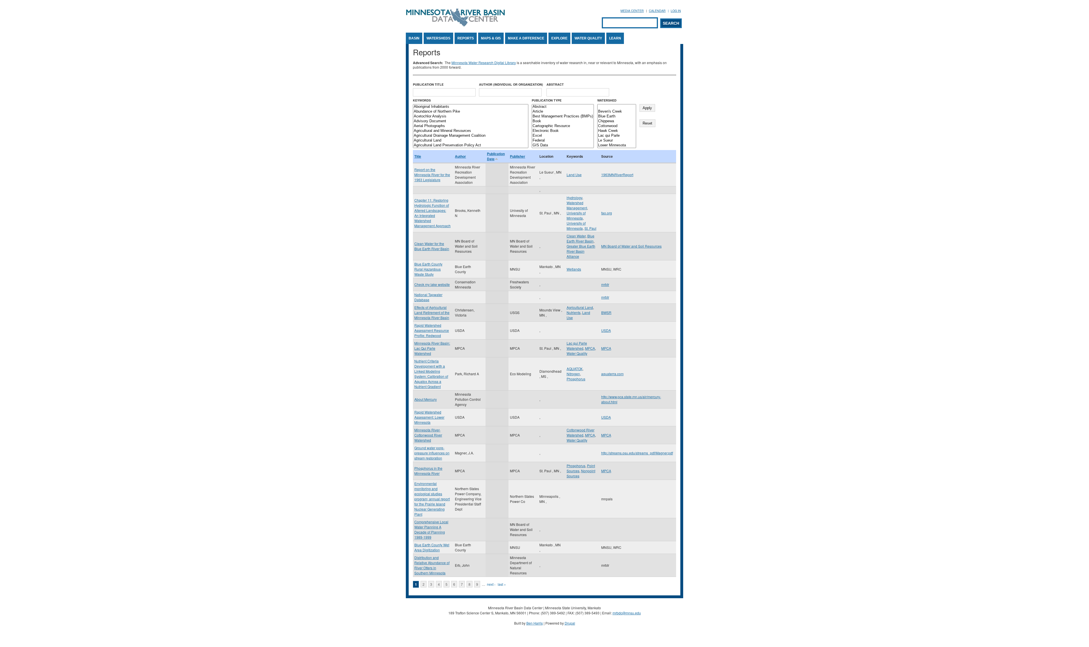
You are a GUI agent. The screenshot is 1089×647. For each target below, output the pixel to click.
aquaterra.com (612, 373)
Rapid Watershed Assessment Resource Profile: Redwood (431, 330)
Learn (615, 38)
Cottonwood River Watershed (580, 432)
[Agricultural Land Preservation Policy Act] (470, 145)
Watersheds (438, 38)
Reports (465, 38)
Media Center (632, 11)
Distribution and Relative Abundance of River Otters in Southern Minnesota (431, 565)
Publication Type (547, 100)
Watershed (607, 100)
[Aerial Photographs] (470, 126)
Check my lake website (432, 284)
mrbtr (605, 284)
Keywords (422, 100)
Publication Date (496, 156)
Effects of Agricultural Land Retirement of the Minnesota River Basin (431, 312)
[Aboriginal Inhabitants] (470, 106)
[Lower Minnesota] (617, 145)
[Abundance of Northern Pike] (470, 111)
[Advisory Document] (470, 121)
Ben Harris (534, 623)
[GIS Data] (563, 145)
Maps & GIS (491, 38)
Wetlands (574, 269)
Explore (559, 38)
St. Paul (590, 228)
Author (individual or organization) (511, 84)
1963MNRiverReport (617, 174)
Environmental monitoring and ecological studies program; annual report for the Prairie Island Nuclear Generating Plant (432, 499)
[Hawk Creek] (617, 130)
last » (502, 584)
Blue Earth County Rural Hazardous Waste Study (428, 269)
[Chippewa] (617, 121)
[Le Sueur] (617, 140)
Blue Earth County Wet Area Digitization (431, 547)
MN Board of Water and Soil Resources (631, 246)
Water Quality (588, 38)
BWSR (606, 312)
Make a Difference (526, 38)
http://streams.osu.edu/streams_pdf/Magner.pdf (637, 452)
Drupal (570, 623)
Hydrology (574, 197)
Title (417, 156)
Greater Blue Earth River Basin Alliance (581, 251)
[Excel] (563, 135)
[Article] (563, 111)
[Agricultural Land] (470, 140)
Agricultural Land (580, 307)
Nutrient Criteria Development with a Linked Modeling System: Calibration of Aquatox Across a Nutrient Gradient (431, 374)
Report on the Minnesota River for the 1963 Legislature (432, 174)
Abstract (555, 84)
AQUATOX (575, 368)
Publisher (517, 156)
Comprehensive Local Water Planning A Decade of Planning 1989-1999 (431, 529)
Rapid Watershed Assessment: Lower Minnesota (429, 417)
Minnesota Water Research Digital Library (483, 62)
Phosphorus (576, 378)
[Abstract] (563, 106)
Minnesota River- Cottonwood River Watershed (428, 434)
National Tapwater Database (428, 297)
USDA (606, 330)
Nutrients (574, 312)
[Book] (563, 121)
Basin (414, 38)
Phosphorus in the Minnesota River (428, 471)
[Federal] (563, 140)
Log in (676, 11)
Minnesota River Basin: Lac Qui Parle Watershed (432, 348)
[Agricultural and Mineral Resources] (470, 130)
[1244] (617, 106)
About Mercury (425, 399)
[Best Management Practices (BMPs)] (563, 116)
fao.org (606, 212)
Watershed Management (577, 205)
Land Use (574, 174)
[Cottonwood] (617, 126)
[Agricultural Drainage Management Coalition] (470, 135)
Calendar (657, 11)
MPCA (590, 348)
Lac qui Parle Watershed (577, 346)
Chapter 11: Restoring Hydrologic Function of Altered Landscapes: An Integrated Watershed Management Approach (432, 213)
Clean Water (576, 235)
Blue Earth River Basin (580, 238)
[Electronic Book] (563, 130)
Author (460, 156)
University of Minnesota (576, 215)
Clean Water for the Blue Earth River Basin (431, 246)
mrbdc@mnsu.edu (627, 612)
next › (491, 584)
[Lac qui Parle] (617, 135)
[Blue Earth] (617, 116)
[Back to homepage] (455, 25)
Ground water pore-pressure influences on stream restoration (431, 452)
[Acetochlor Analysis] (470, 116)
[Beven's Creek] (617, 111)
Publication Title (428, 84)
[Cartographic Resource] (563, 126)
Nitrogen (573, 373)
